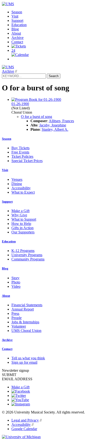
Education (19, 25)
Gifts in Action (22, 228)
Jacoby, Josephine (52, 125)
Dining (16, 184)
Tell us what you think (28, 358)
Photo (15, 282)
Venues (16, 179)
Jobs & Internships (25, 322)
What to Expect (23, 192)
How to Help (21, 224)
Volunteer (18, 326)
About (16, 33)
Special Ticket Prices (27, 161)
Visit (14, 16)
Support (17, 21)
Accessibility (21, 188)
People (16, 318)
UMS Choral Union (26, 331)
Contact (17, 42)
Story (15, 278)
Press (15, 313)
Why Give (19, 215)
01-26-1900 (20, 104)
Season (16, 12)
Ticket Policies (22, 156)
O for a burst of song (36, 117)
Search (54, 76)
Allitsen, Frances (61, 121)
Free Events (20, 152)
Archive (17, 38)
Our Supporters (22, 232)
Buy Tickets (20, 148)
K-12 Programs (22, 251)
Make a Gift (20, 211)
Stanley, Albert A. (55, 129)
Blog (15, 29)
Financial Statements (26, 305)
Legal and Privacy (25, 420)
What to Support (23, 219)
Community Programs (27, 259)
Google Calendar (24, 429)
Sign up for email (24, 362)
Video (15, 286)
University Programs (26, 255)
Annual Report (22, 309)
